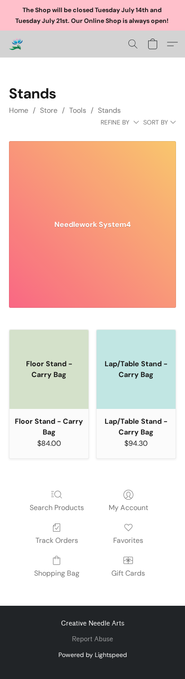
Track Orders (56, 540)
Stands (109, 110)
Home (18, 110)
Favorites (128, 540)
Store (48, 110)
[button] (16, 44)
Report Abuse (92, 639)
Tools (77, 110)
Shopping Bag (56, 573)
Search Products (57, 507)
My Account (128, 507)
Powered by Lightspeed (92, 655)
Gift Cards (128, 573)
